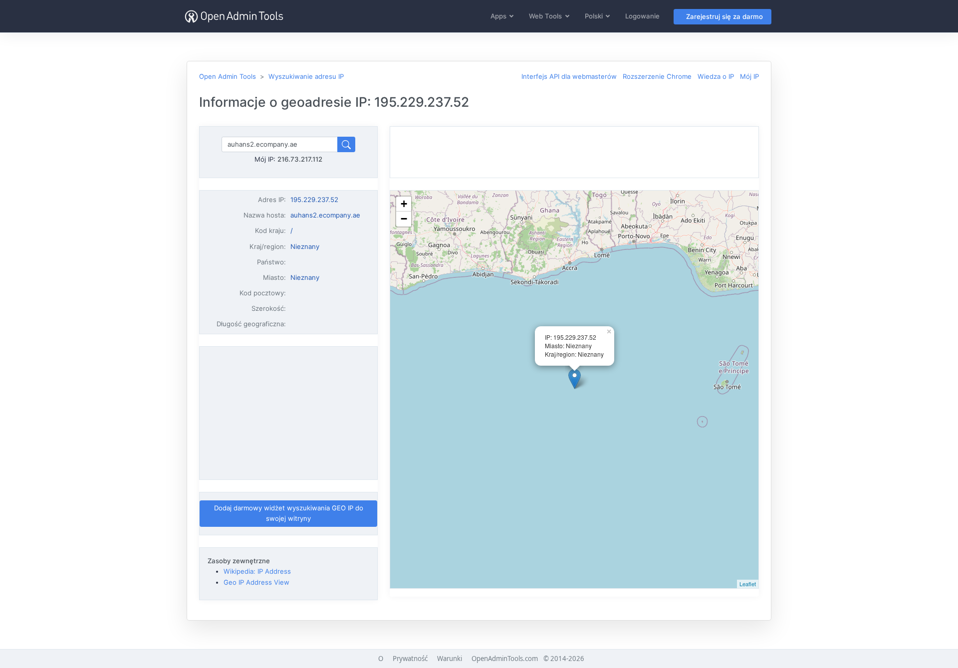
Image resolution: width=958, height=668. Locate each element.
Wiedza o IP (716, 76)
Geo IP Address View (256, 582)
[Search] (346, 144)
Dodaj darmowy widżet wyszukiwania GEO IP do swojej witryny (288, 513)
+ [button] (404, 204)
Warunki (449, 658)
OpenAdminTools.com (505, 658)
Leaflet (747, 584)
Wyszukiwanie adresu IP (306, 76)
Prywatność (410, 658)
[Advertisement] (288, 413)
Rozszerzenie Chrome (657, 76)
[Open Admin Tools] (234, 16)
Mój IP (749, 76)
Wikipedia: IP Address (257, 571)
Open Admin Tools (227, 76)
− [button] (404, 219)
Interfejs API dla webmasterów (569, 76)
